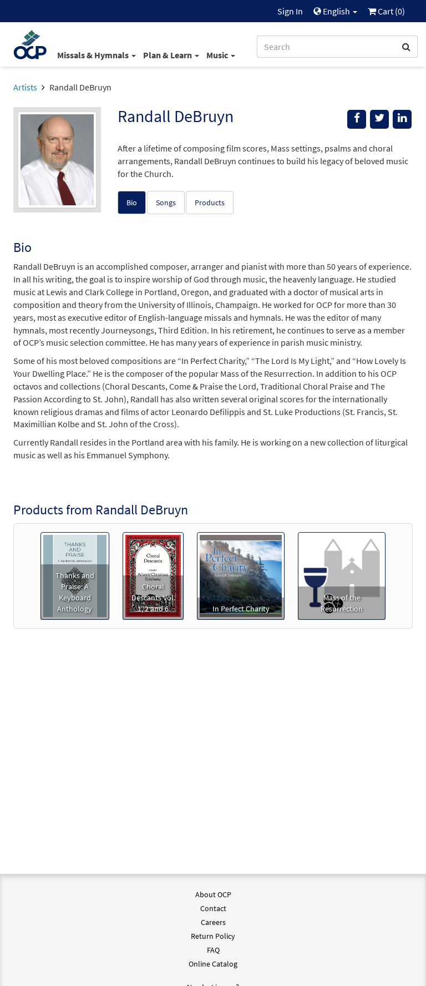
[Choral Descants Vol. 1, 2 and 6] (153, 574)
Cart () (390, 11)
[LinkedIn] (402, 119)
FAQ (213, 950)
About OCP (213, 894)
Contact (213, 908)
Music (218, 54)
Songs (166, 203)
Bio (131, 203)
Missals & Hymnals (93, 54)
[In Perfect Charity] (241, 574)
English (336, 11)
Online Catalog (213, 964)
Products (210, 203)
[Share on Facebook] (356, 119)
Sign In (290, 11)
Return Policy (213, 936)
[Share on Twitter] (379, 119)
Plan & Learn (168, 54)
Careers (213, 922)
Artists (25, 87)
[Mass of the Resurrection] (342, 574)
